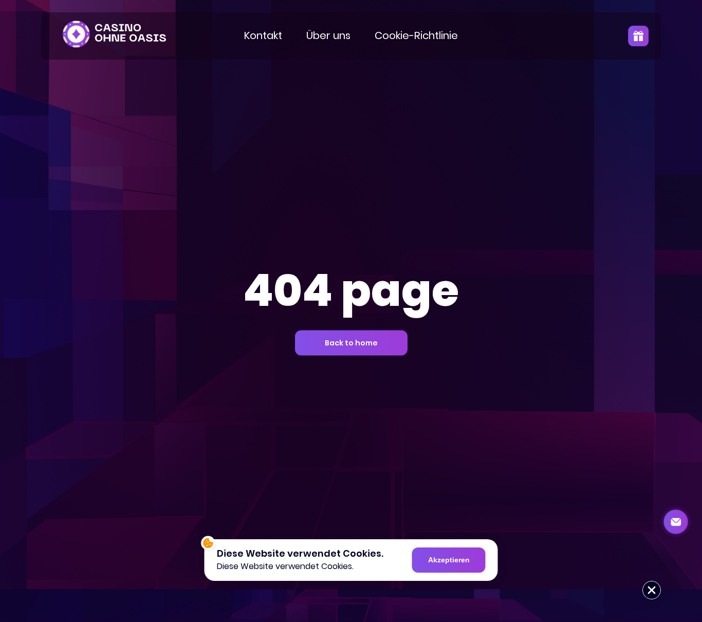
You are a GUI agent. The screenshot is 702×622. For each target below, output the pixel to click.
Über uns (328, 35)
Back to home (351, 343)
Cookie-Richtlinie (416, 35)
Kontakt (263, 35)
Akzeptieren (449, 560)
